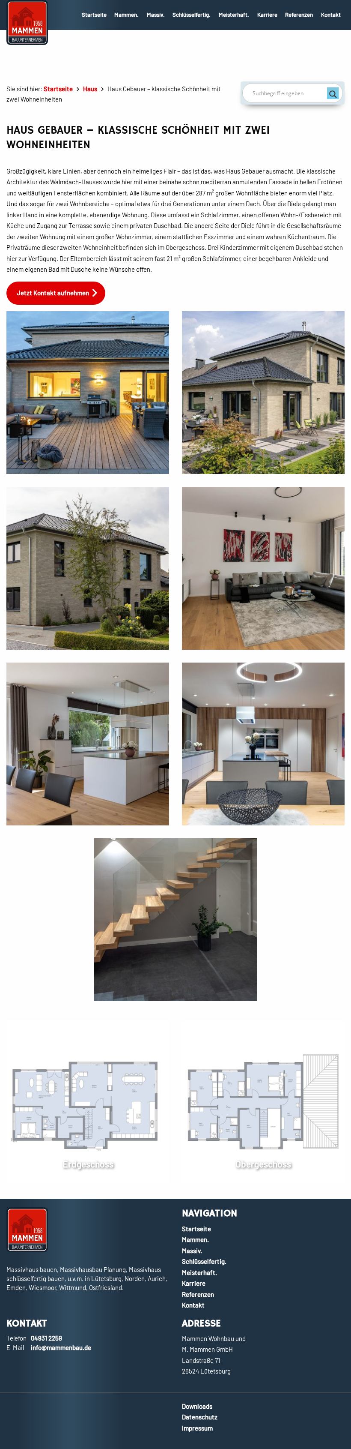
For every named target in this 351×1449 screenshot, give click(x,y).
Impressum (197, 1428)
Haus (90, 89)
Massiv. (156, 14)
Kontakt (331, 14)
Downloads (197, 1406)
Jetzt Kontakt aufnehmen (53, 293)
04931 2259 (46, 1338)
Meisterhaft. (234, 14)
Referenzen (299, 14)
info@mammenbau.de (61, 1347)
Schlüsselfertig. (192, 14)
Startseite (94, 14)
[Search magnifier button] (333, 93)
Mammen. (126, 14)
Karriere (267, 14)
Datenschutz (199, 1417)
